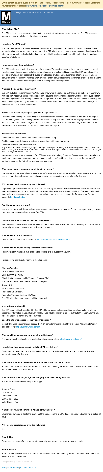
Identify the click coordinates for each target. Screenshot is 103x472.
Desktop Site (13, 467)
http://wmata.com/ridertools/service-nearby (45, 5)
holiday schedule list (19, 197)
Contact (23, 467)
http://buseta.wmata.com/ (71, 339)
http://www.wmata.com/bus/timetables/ (53, 239)
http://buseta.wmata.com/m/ (28, 326)
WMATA (32, 467)
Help (4, 467)
